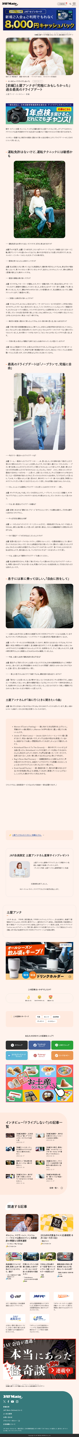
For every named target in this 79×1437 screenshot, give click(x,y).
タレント (46, 1017)
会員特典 (56, 1017)
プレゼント (40, 1021)
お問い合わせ (7, 1417)
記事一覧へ (54, 1188)
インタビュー (51, 1021)
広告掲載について (9, 1424)
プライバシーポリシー (10, 1420)
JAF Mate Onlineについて (12, 1410)
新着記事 (6, 1407)
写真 (38, 1017)
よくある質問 (7, 1413)
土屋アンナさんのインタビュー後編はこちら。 (27, 835)
